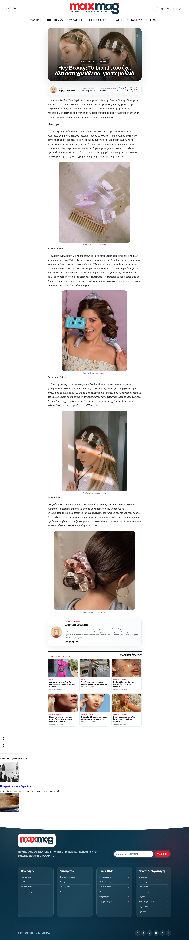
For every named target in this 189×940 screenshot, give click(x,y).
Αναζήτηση (162, 854)
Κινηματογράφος (67, 877)
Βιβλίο (24, 882)
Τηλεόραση (65, 887)
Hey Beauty (114, 104)
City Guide (143, 907)
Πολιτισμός (26, 877)
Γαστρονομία (105, 877)
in (131, 90)
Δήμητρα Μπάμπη (76, 624)
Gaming (63, 892)
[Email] (180, 9)
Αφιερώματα (26, 887)
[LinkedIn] (174, 9)
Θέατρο (63, 882)
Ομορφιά (104, 61)
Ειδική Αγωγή (144, 892)
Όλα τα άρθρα (71, 642)
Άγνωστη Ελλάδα (146, 902)
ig (156, 933)
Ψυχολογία (104, 897)
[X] (162, 9)
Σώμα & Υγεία (105, 887)
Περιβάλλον (144, 887)
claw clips (56, 131)
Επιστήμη (143, 877)
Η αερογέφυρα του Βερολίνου (15, 786)
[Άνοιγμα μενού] (15, 9)
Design (102, 892)
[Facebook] (155, 9)
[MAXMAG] (94, 8)
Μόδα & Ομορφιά (88, 61)
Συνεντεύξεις (26, 892)
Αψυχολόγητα (105, 902)
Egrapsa (142, 912)
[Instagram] (168, 9)
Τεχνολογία (144, 882)
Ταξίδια (142, 897)
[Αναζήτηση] (8, 9)
